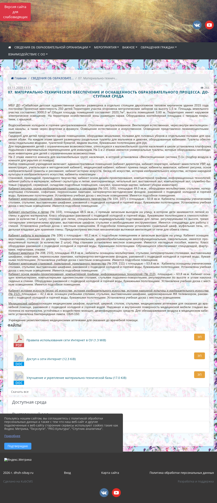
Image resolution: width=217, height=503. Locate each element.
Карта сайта (110, 473)
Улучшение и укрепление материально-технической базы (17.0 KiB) (76, 378)
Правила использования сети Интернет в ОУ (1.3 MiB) (66, 340)
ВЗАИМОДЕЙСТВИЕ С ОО (26, 54)
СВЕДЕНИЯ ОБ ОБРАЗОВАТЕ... (52, 78)
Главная (20, 78)
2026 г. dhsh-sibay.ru (18, 473)
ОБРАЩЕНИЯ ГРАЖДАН (157, 47)
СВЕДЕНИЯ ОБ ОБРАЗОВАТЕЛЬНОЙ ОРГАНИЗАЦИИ (51, 47)
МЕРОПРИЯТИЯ (105, 47)
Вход (67, 473)
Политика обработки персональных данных (182, 473)
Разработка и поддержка (196, 481)
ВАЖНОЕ (128, 47)
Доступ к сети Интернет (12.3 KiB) (51, 359)
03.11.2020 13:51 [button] (19, 88)
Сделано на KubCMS (18, 481)
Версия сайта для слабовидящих (15, 11)
